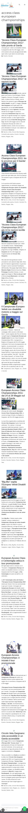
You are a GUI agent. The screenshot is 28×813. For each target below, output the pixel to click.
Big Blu (14, 545)
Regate (8, 136)
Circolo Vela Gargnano (18, 132)
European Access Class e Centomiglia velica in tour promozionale (13, 561)
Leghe (9, 547)
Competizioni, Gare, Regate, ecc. (13, 368)
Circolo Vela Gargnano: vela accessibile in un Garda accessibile (13, 736)
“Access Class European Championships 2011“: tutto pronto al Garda (13, 43)
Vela (12, 136)
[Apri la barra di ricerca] (19, 5)
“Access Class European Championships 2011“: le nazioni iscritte (13, 79)
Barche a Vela (7, 132)
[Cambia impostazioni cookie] (2, 810)
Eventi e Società (8, 56)
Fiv (25, 202)
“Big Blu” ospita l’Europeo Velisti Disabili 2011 (13, 484)
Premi (17, 460)
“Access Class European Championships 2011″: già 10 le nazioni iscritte (13, 227)
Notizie (3, 136)
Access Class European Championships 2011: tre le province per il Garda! (14, 158)
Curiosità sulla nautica (7, 134)
